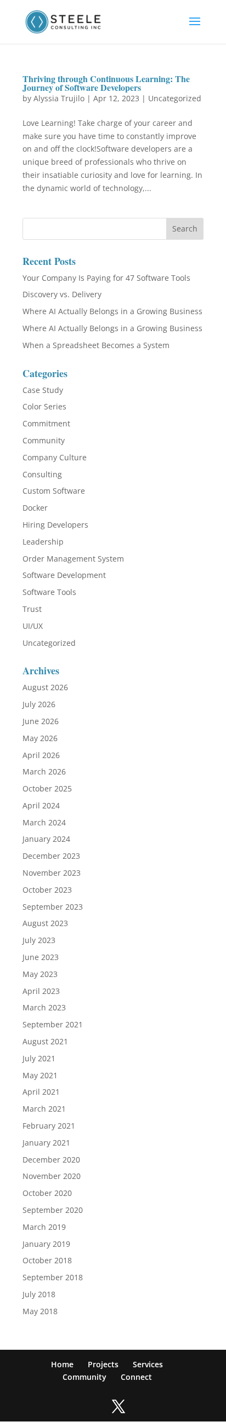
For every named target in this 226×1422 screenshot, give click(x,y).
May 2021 (40, 1075)
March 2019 (44, 1227)
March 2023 (44, 1007)
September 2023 (52, 906)
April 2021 (41, 1091)
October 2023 (47, 890)
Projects (103, 1364)
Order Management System (73, 558)
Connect (136, 1377)
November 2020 (51, 1176)
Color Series (44, 406)
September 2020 (52, 1210)
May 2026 (40, 738)
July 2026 (38, 704)
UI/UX (32, 626)
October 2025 (47, 788)
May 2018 (40, 1311)
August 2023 (45, 923)
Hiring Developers (55, 524)
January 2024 (46, 839)
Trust (32, 609)
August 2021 (45, 1041)
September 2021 (52, 1024)
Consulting (42, 474)
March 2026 (44, 771)
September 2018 (52, 1277)
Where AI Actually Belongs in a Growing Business (112, 311)
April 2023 (41, 991)
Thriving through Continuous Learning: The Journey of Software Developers (106, 83)
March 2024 (44, 822)
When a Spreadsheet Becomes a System (96, 345)
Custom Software (53, 490)
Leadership (43, 541)
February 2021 (48, 1125)
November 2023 (51, 873)
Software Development (64, 575)
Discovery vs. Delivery (61, 294)
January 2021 (46, 1142)
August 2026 (45, 687)
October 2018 (47, 1260)
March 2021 (44, 1108)
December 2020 (51, 1159)
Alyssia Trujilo (58, 98)
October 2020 (47, 1193)
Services (148, 1364)
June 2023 (40, 957)
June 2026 (40, 721)
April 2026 (41, 755)
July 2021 (38, 1058)
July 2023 (38, 940)
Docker (35, 507)
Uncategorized (174, 98)
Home (62, 1364)
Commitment (46, 423)
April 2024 (41, 805)
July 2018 (38, 1294)
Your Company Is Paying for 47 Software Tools (106, 278)
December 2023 (51, 856)
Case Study (42, 390)
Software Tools (49, 592)
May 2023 (40, 974)
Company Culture (54, 457)
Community (43, 440)
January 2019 (46, 1244)
